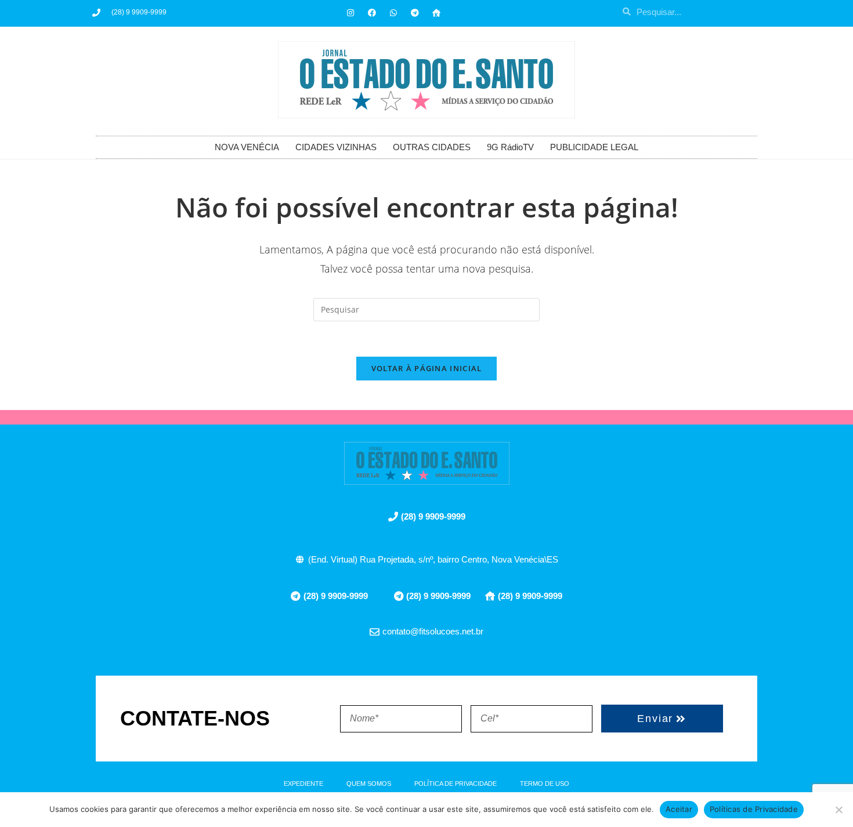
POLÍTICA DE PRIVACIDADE (455, 783)
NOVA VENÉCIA (247, 147)
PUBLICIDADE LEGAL (594, 147)
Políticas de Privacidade (754, 809)
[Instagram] (350, 13)
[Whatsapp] (393, 13)
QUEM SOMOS (368, 783)
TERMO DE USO (544, 783)
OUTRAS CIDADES (432, 147)
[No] (838, 809)
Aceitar (679, 809)
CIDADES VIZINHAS (336, 147)
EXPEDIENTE (303, 783)
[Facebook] (372, 13)
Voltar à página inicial (426, 368)
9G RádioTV (510, 147)
